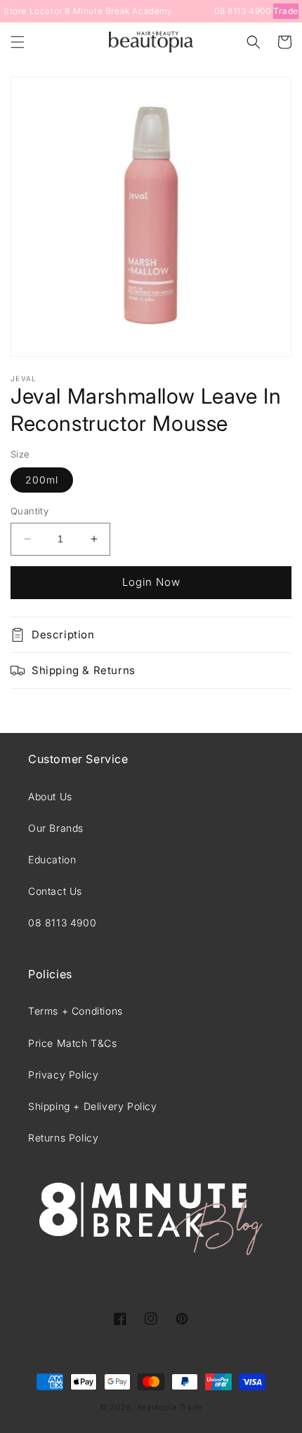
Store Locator (33, 11)
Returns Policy (63, 1138)
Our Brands (56, 828)
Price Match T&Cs (72, 1043)
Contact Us (55, 891)
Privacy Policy (63, 1075)
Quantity (29, 510)
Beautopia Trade (170, 1407)
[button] (17, 42)
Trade (285, 11)
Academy (152, 11)
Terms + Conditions (75, 1011)
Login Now (151, 582)
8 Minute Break (97, 11)
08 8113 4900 (242, 11)
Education (52, 859)
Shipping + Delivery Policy (92, 1106)
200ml (41, 480)
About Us (50, 796)
